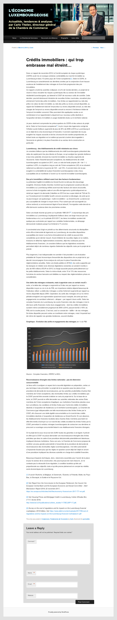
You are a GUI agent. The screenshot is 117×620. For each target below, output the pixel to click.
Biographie (64, 38)
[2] (27, 483)
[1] (71, 78)
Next (102, 48)
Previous (95, 48)
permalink (86, 519)
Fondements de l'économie (59, 519)
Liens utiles (75, 38)
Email (31, 584)
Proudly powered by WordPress (58, 612)
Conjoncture (46, 519)
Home (14, 38)
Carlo (31, 48)
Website (30, 595)
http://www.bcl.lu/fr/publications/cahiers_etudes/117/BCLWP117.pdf (51, 502)
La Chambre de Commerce (29, 38)
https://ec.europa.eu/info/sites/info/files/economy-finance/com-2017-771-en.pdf (55, 491)
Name (31, 573)
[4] (71, 263)
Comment (31, 541)
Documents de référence (49, 38)
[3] (27, 497)
